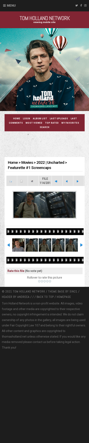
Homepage (64, 297)
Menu (11, 5)
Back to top (45, 297)
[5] (50, 281)
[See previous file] (68, 180)
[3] (44, 281)
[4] (47, 281)
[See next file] (78, 180)
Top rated (52, 123)
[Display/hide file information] (22, 180)
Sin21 (74, 291)
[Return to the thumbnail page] (11, 180)
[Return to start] (57, 180)
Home (16, 118)
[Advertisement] (47, 144)
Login (26, 118)
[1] (39, 281)
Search (44, 127)
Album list (40, 118)
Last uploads (59, 118)
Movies (27, 162)
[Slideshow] (33, 180)
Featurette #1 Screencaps (29, 167)
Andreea (23, 297)
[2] (42, 281)
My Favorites (70, 123)
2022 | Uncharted (50, 162)
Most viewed (34, 123)
